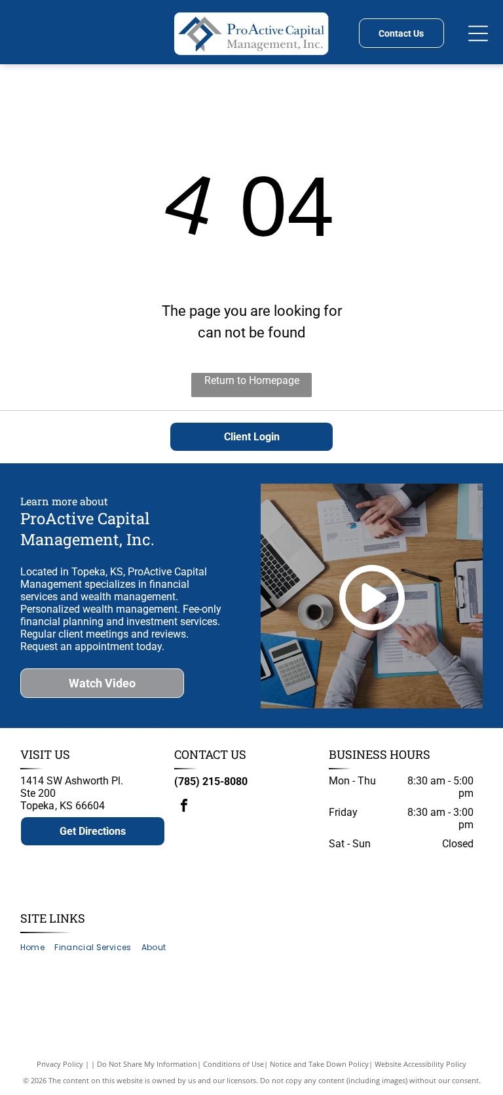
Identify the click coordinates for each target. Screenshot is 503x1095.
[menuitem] (37, 947)
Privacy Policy (60, 1064)
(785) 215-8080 (211, 781)
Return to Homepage (251, 380)
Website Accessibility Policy (420, 1064)
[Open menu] (478, 33)
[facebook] (184, 807)
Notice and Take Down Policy (319, 1064)
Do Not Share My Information (147, 1064)
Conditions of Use (233, 1064)
